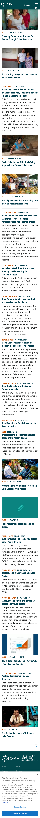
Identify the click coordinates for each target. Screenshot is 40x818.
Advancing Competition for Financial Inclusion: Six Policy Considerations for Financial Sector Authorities (20, 92)
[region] (20, 794)
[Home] (7, 4)
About (4, 766)
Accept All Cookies (20, 813)
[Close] (37, 774)
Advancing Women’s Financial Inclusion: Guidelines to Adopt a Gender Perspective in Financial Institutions (20, 218)
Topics (5, 771)
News (18, 766)
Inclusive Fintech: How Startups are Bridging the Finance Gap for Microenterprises (18, 271)
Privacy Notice (8, 802)
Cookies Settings (20, 807)
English (27, 5)
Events (19, 771)
